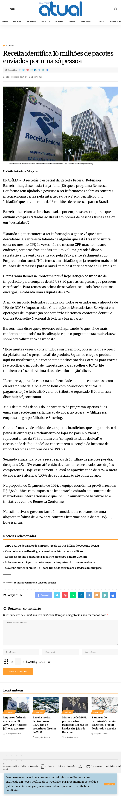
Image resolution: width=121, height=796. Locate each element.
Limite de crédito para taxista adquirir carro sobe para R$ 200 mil (46, 556)
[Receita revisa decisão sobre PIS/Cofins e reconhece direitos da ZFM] (46, 705)
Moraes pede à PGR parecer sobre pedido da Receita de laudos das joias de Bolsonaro (75, 725)
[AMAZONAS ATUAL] (60, 9)
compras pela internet (26, 582)
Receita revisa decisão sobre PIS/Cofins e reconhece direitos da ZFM (44, 725)
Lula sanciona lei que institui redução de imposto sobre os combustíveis (50, 562)
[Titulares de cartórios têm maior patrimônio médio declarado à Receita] (105, 705)
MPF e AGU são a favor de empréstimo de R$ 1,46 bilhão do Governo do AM (52, 545)
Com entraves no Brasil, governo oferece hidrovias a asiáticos (44, 551)
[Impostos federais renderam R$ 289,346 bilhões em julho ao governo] (16, 705)
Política (67, 712)
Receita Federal (47, 582)
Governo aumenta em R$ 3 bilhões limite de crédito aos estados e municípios (53, 567)
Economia (10, 46)
